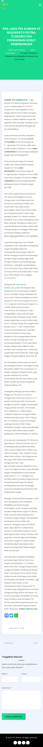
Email (24, 674)
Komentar (6, 688)
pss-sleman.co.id (30, 609)
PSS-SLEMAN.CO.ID (19, 100)
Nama (5, 674)
